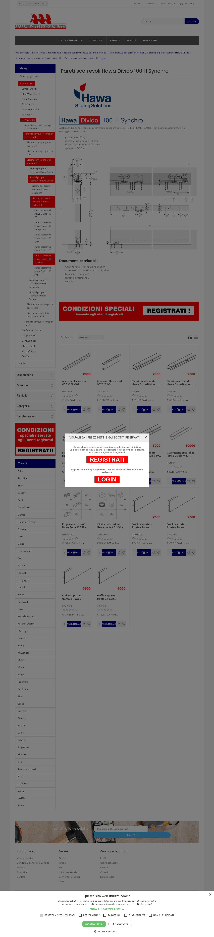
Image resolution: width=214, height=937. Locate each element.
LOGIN (107, 479)
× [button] (210, 894)
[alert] (107, 914)
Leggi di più (146, 904)
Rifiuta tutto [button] (120, 923)
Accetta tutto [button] (93, 923)
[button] (107, 909)
